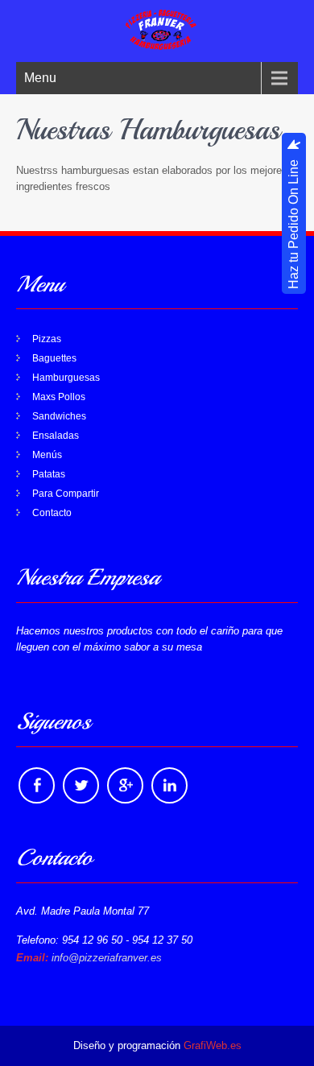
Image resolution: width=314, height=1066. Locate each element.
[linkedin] (169, 785)
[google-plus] (125, 785)
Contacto (52, 513)
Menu (40, 78)
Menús (47, 455)
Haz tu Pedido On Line (293, 225)
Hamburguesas (66, 377)
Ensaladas (55, 435)
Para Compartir (65, 493)
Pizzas (46, 339)
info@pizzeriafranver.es (107, 958)
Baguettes (54, 358)
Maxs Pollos (58, 397)
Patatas (48, 474)
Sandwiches (59, 416)
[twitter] (81, 785)
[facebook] (37, 785)
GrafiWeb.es (213, 1045)
